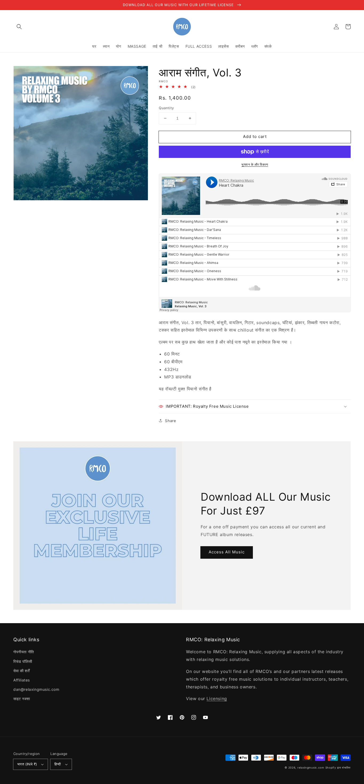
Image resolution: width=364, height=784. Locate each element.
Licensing (217, 698)
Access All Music (227, 551)
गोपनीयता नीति (23, 652)
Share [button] (170, 420)
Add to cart (255, 136)
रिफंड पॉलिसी (22, 661)
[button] (19, 26)
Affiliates (21, 680)
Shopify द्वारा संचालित (338, 767)
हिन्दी (57, 764)
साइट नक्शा (21, 698)
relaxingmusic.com (310, 767)
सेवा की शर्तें (21, 670)
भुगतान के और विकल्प (254, 164)
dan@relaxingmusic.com (36, 689)
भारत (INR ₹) (27, 764)
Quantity (166, 108)
